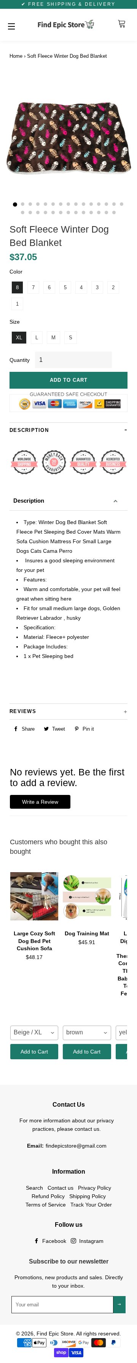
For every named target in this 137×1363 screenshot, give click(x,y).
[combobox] (34, 1033)
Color (16, 272)
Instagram (91, 1241)
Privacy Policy (94, 1188)
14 (114, 204)
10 (84, 204)
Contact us (60, 1188)
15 (122, 204)
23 (76, 213)
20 (53, 213)
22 (68, 213)
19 (45, 213)
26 (99, 213)
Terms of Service (45, 1205)
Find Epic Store (55, 1333)
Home (16, 56)
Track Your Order (91, 1205)
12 (99, 204)
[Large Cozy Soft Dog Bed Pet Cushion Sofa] (34, 896)
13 (106, 204)
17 (30, 213)
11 (91, 204)
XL (19, 337)
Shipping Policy (87, 1196)
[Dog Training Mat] (87, 896)
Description (28, 500)
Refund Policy (48, 1196)
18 (38, 213)
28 (114, 213)
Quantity (20, 360)
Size (15, 322)
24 (84, 213)
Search (34, 1188)
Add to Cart (34, 1052)
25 (91, 213)
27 (106, 213)
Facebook (53, 1241)
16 (23, 213)
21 (61, 213)
